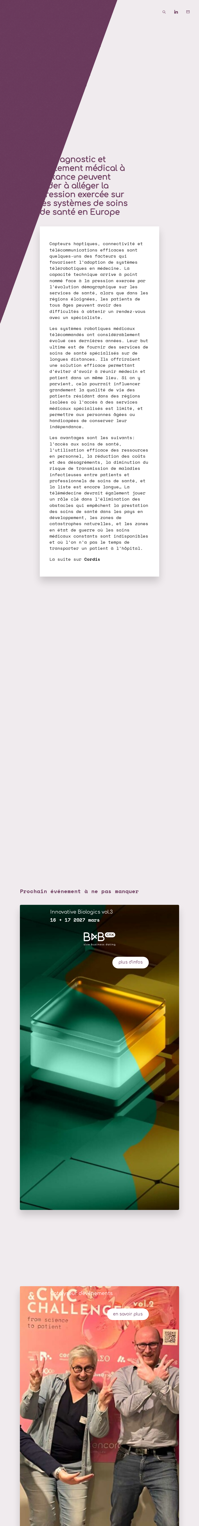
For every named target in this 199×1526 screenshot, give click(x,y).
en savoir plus (128, 1314)
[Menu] (12, 12)
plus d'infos (130, 962)
